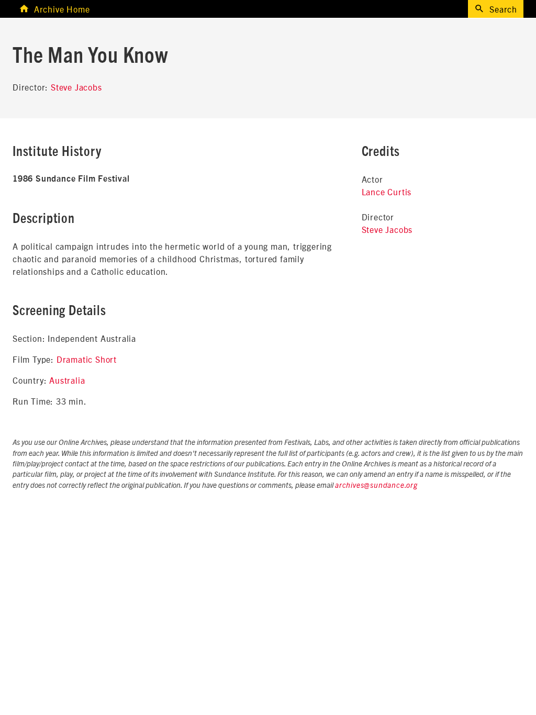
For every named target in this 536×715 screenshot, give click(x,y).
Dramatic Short (87, 359)
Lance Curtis (387, 191)
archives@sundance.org (376, 485)
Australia (67, 380)
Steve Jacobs (76, 87)
